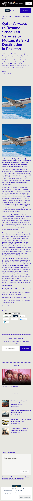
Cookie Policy (8, 493)
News (4, 18)
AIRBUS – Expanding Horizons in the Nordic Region (21, 411)
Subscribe (25, 349)
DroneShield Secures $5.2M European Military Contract (19, 429)
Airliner (26, 16)
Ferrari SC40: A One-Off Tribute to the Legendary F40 (21, 420)
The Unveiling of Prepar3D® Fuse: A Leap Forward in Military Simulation (20, 402)
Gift (29, 3)
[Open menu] (3, 10)
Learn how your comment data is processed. (15, 478)
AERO (12, 10)
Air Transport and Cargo (12, 16)
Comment (24, 471)
